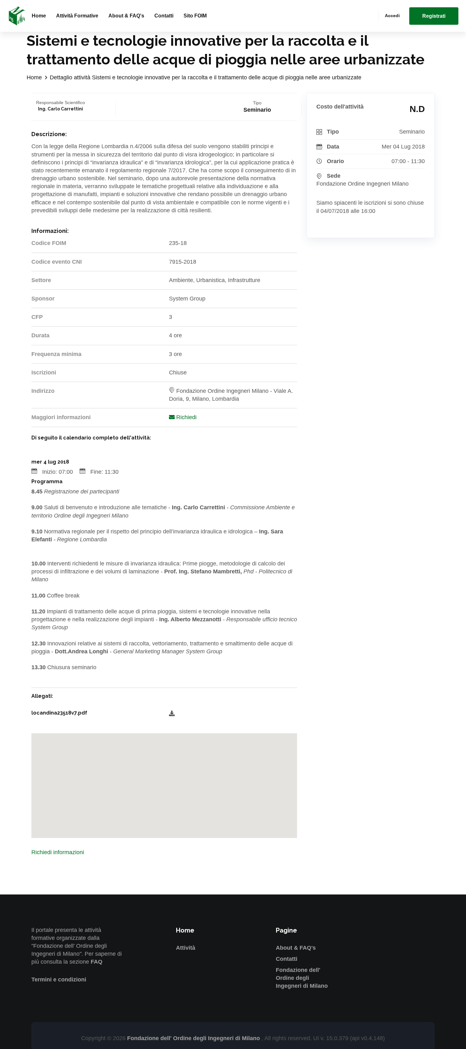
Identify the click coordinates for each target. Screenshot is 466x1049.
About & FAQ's (126, 15)
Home (39, 15)
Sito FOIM (195, 15)
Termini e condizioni (58, 979)
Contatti (163, 15)
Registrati (433, 16)
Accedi (392, 15)
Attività (185, 948)
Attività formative (77, 15)
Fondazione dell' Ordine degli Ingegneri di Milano (302, 978)
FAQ (96, 962)
